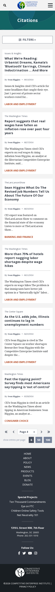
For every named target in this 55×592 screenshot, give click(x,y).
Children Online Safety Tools (27, 510)
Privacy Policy (27, 586)
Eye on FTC (27, 506)
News (27, 467)
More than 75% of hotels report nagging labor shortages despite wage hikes (24, 260)
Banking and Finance (19, 237)
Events (27, 475)
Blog (27, 480)
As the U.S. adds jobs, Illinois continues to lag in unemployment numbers (27, 321)
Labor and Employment (20, 104)
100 (48, 440)
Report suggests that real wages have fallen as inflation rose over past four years (27, 127)
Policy (27, 462)
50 (38, 440)
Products (27, 471)
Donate (27, 484)
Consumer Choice (16, 421)
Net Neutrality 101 (27, 515)
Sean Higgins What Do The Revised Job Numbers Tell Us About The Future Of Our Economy (27, 193)
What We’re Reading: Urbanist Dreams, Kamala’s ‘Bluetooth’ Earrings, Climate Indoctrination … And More (27, 64)
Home (27, 453)
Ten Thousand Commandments (27, 502)
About (27, 458)
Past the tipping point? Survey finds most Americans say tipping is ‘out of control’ (27, 383)
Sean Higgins (14, 79)
